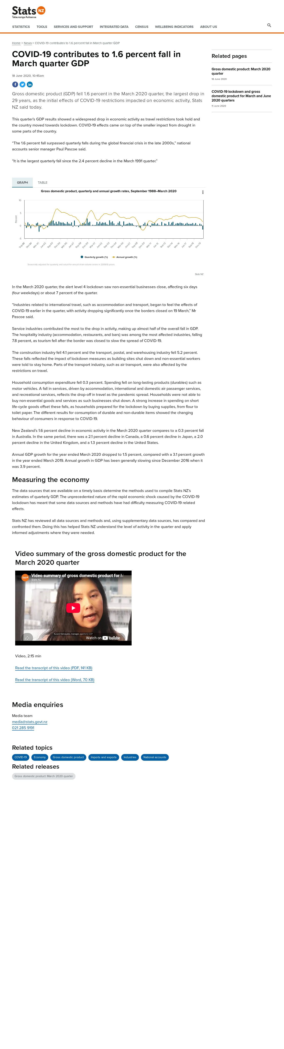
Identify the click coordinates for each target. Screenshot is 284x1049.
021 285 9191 (23, 728)
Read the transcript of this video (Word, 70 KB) (54, 679)
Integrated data (114, 27)
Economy (40, 757)
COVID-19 (21, 757)
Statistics (21, 27)
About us (208, 27)
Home (16, 43)
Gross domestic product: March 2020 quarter (44, 776)
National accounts (154, 757)
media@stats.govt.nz (29, 722)
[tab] (22, 183)
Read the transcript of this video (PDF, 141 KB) (53, 668)
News (28, 43)
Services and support (73, 27)
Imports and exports (104, 757)
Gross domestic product (68, 757)
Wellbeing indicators (174, 27)
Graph (22, 183)
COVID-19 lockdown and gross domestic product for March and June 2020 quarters (241, 96)
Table (42, 183)
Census (141, 27)
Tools (42, 27)
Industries (130, 757)
